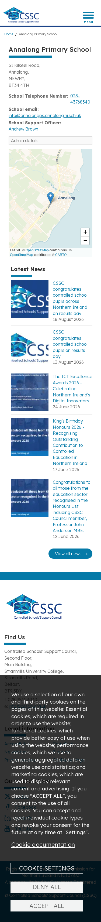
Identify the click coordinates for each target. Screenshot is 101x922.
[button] (50, 197)
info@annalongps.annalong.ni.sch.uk (45, 115)
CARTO (61, 254)
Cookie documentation (43, 844)
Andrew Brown (23, 129)
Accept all (46, 905)
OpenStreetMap (37, 250)
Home (8, 34)
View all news (68, 553)
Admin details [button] (25, 140)
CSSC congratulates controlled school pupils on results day (70, 344)
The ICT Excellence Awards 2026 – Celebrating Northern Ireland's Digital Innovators (72, 388)
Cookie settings (46, 868)
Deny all (47, 886)
